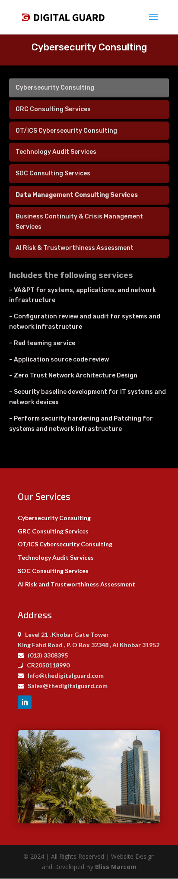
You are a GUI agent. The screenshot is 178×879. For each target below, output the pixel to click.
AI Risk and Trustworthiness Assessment (76, 584)
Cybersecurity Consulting (54, 517)
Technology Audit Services (56, 557)
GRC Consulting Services (53, 531)
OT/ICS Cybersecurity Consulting (65, 544)
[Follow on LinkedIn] (25, 702)
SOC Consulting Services (53, 570)
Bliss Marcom (116, 867)
